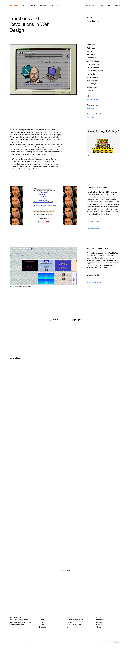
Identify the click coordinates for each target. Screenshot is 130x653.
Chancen (70, 622)
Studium (24, 5)
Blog (109, 5)
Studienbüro (43, 625)
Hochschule (43, 5)
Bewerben (117, 5)
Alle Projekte (65, 570)
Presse (41, 622)
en (118, 641)
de (115, 641)
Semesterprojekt (93, 99)
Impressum (101, 641)
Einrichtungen (54, 5)
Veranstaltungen (90, 5)
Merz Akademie (14, 5)
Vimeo (98, 627)
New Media (91, 108)
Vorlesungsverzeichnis (75, 620)
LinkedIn (99, 625)
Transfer (33, 5)
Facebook (100, 620)
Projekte (101, 5)
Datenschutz (107, 641)
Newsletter (42, 627)
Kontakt (41, 620)
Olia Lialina (90, 117)
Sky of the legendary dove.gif (94, 282)
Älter (54, 320)
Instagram (100, 622)
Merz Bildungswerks (31, 641)
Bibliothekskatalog (74, 625)
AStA (69, 627)
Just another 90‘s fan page (93, 228)
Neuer (77, 320)
